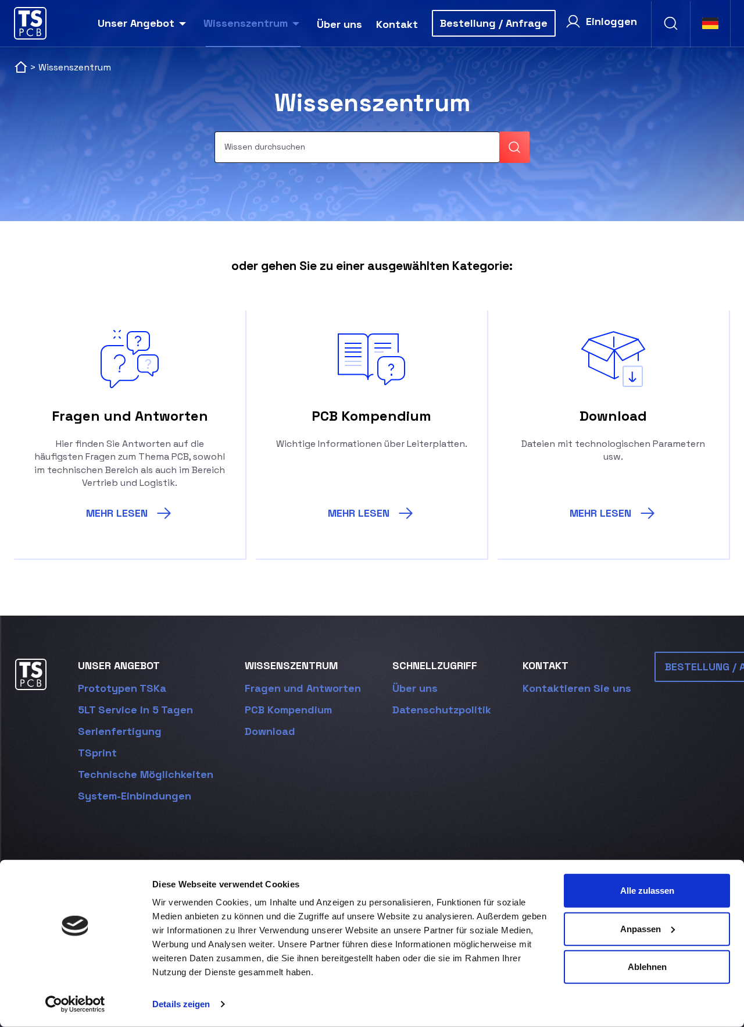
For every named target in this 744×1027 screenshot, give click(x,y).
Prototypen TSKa (122, 688)
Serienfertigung (120, 731)
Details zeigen (181, 1004)
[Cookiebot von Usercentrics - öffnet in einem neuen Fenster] (75, 1004)
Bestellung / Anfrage (494, 23)
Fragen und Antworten (303, 688)
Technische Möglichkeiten (145, 774)
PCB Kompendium (288, 709)
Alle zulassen (647, 890)
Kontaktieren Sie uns (577, 688)
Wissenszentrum (245, 23)
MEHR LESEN (117, 513)
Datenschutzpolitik (441, 709)
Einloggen (611, 21)
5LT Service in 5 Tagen (135, 709)
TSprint (97, 752)
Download (270, 731)
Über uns (339, 24)
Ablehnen (647, 967)
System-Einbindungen (134, 795)
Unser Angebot (136, 23)
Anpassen (640, 928)
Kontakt (397, 24)
